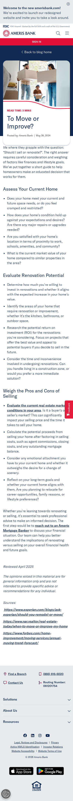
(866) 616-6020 (53, 674)
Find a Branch (17, 674)
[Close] (68, 2)
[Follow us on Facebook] (25, 735)
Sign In (36, 41)
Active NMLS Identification (25, 746)
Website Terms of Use (50, 750)
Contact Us (15, 682)
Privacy (55, 742)
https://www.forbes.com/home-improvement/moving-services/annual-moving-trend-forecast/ (32, 638)
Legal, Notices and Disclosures (30, 742)
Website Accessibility (23, 750)
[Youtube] (48, 735)
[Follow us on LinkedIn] (32, 735)
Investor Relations (53, 746)
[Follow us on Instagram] (40, 735)
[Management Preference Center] (6, 794)
